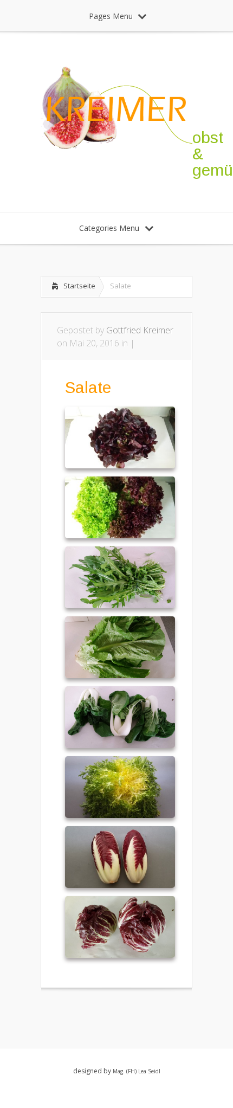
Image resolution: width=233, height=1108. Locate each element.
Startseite (79, 286)
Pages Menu (111, 16)
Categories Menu (109, 228)
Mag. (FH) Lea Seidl (136, 1071)
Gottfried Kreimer (139, 330)
